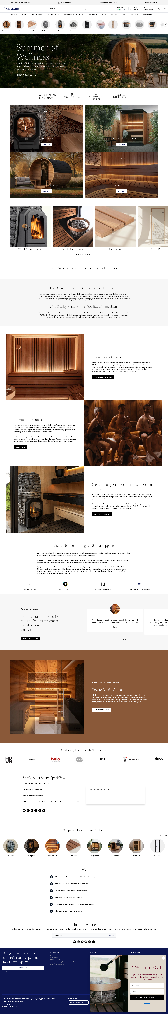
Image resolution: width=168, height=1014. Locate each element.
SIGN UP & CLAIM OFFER (147, 997)
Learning (134, 15)
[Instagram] (28, 810)
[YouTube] (24, 810)
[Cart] (165, 9)
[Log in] (159, 9)
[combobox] (68, 8)
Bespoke (14, 15)
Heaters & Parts (53, 15)
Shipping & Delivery (55, 960)
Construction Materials (73, 15)
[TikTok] (32, 810)
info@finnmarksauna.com (35, 795)
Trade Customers (136, 7)
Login (132, 9)
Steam (104, 15)
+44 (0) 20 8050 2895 (33, 789)
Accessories (92, 15)
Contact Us (147, 15)
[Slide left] (2, 254)
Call (146, 7)
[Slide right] (166, 254)
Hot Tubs (114, 15)
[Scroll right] (165, 24)
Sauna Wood (37, 15)
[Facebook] (43, 810)
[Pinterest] (35, 810)
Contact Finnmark (54, 957)
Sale (124, 15)
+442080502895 (149, 9)
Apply (137, 9)
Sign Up (111, 935)
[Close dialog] (163, 958)
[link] (46, 128)
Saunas (25, 15)
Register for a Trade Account (57, 964)
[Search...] (86, 9)
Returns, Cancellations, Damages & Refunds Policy (63, 962)
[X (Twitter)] (39, 810)
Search (51, 955)
